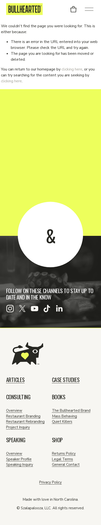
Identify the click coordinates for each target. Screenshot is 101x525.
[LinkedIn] (59, 308)
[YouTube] (34, 308)
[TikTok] (47, 308)
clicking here (72, 69)
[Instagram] (10, 308)
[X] (22, 308)
